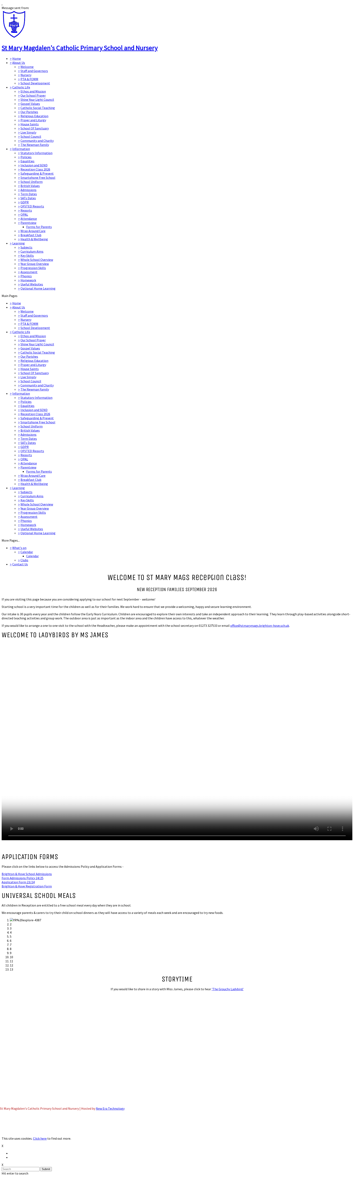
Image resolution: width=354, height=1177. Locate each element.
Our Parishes (29, 112)
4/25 (40, 878)
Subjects (26, 247)
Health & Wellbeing (34, 239)
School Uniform (31, 182)
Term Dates (28, 194)
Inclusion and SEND (34, 165)
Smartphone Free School (37, 177)
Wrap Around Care (32, 231)
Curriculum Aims (31, 251)
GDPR (24, 202)
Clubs (24, 560)
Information (21, 149)
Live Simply (28, 132)
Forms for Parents (39, 227)
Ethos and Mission (33, 91)
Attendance (28, 219)
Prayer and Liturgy (33, 120)
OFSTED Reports (32, 206)
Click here (40, 1138)
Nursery (25, 75)
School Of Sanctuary (34, 128)
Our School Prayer (33, 95)
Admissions (28, 190)
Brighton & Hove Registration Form (27, 886)
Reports (26, 210)
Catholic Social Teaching (37, 108)
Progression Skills (33, 268)
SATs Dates (28, 198)
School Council (30, 136)
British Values (30, 186)
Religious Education (34, 116)
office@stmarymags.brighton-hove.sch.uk (259, 625)
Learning (18, 243)
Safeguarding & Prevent (37, 173)
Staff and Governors (34, 71)
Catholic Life (21, 87)
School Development (35, 83)
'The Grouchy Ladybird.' (228, 989)
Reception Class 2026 (35, 169)
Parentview (28, 223)
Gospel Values (30, 104)
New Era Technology (110, 1108)
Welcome (27, 67)
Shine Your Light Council (37, 99)
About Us (18, 63)
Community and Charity (37, 141)
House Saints (29, 124)
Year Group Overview (34, 264)
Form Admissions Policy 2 (19, 878)
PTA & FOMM (29, 79)
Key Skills (27, 255)
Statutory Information (36, 153)
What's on (19, 548)
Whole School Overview (36, 260)
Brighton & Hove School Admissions (27, 874)
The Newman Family (34, 145)
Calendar (26, 552)
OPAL (24, 214)
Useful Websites (31, 284)
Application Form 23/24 (18, 882)
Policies (26, 157)
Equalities (27, 161)
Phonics (26, 276)
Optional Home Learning (38, 288)
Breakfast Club (30, 235)
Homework (28, 280)
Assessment (28, 272)
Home (16, 58)
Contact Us (20, 564)
